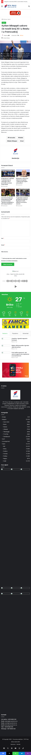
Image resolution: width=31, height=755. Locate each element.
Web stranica (4, 251)
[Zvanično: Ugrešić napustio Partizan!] (6, 341)
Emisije (4, 417)
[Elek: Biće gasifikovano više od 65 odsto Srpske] (5, 589)
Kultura (5, 426)
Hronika (5, 453)
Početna (5, 19)
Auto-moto (6, 422)
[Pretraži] (29, 7)
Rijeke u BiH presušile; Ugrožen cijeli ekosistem (20, 346)
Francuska (12, 137)
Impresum (13, 744)
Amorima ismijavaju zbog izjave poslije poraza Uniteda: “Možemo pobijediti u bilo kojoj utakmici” (7, 201)
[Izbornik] (2, 7)
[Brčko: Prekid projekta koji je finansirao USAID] (15, 589)
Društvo (5, 451)
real (22, 141)
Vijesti (3, 443)
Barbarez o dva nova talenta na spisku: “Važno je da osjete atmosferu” (22, 181)
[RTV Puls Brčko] (10, 6)
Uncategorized (6, 441)
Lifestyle (5, 429)
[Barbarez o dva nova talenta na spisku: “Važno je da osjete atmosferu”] (23, 173)
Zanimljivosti (6, 436)
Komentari (26, 333)
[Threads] (27, 748)
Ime (2, 238)
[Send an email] (8, 35)
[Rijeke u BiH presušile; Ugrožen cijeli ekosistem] (6, 348)
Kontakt (18, 744)
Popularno (15, 333)
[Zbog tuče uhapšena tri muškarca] (15, 528)
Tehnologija (6, 431)
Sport (9, 19)
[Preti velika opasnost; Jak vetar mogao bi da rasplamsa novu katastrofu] (6, 355)
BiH (4, 446)
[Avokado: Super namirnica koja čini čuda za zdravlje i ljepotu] (15, 595)
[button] (15, 286)
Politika (5, 456)
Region (5, 458)
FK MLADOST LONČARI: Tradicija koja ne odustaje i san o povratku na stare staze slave (7, 181)
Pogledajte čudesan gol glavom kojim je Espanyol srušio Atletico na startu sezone (22, 201)
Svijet (4, 461)
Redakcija (6, 35)
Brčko (4, 448)
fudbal (21, 137)
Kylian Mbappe (12, 141)
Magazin (4, 419)
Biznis (4, 424)
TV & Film (5, 434)
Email (3, 245)
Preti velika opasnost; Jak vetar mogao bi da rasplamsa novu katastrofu (20, 354)
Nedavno (4, 333)
